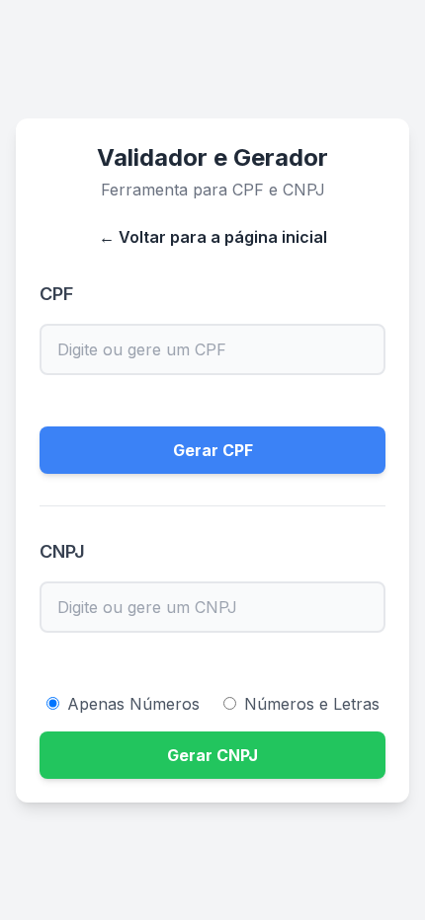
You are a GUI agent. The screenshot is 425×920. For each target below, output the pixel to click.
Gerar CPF (213, 450)
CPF (56, 293)
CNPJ (62, 551)
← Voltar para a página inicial (213, 237)
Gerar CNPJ (212, 755)
